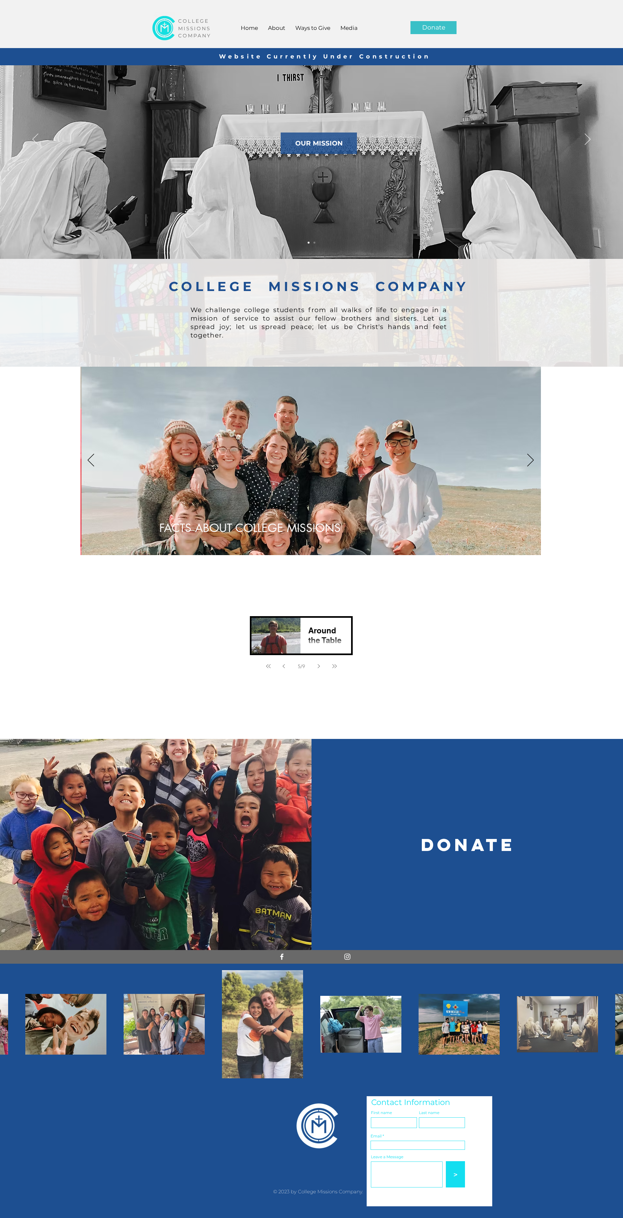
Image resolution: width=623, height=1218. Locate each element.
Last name (429, 1113)
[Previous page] (284, 666)
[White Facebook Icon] (282, 957)
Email (376, 1136)
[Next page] (319, 666)
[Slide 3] (314, 243)
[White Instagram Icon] (347, 957)
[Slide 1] (302, 546)
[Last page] (334, 666)
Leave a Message (387, 1157)
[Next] (588, 139)
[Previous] (35, 139)
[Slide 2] (309, 243)
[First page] (268, 666)
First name (381, 1113)
